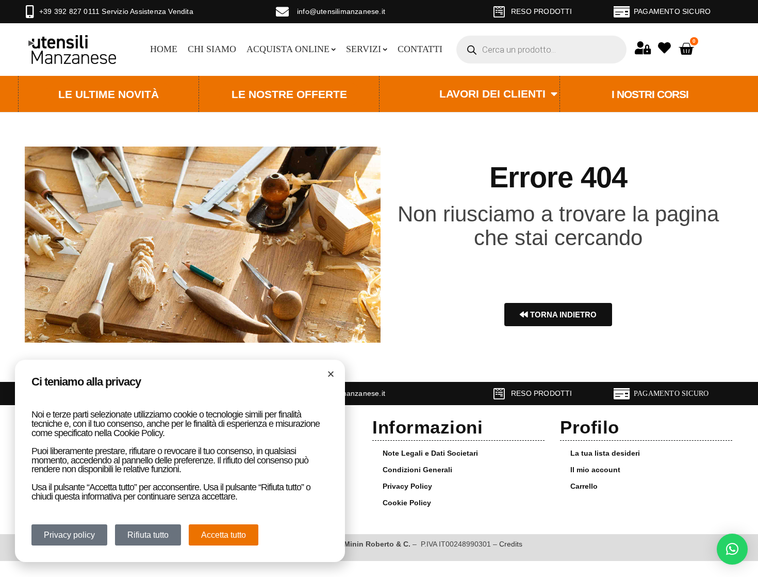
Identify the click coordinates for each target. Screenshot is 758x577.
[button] (732, 549)
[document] (379, 288)
